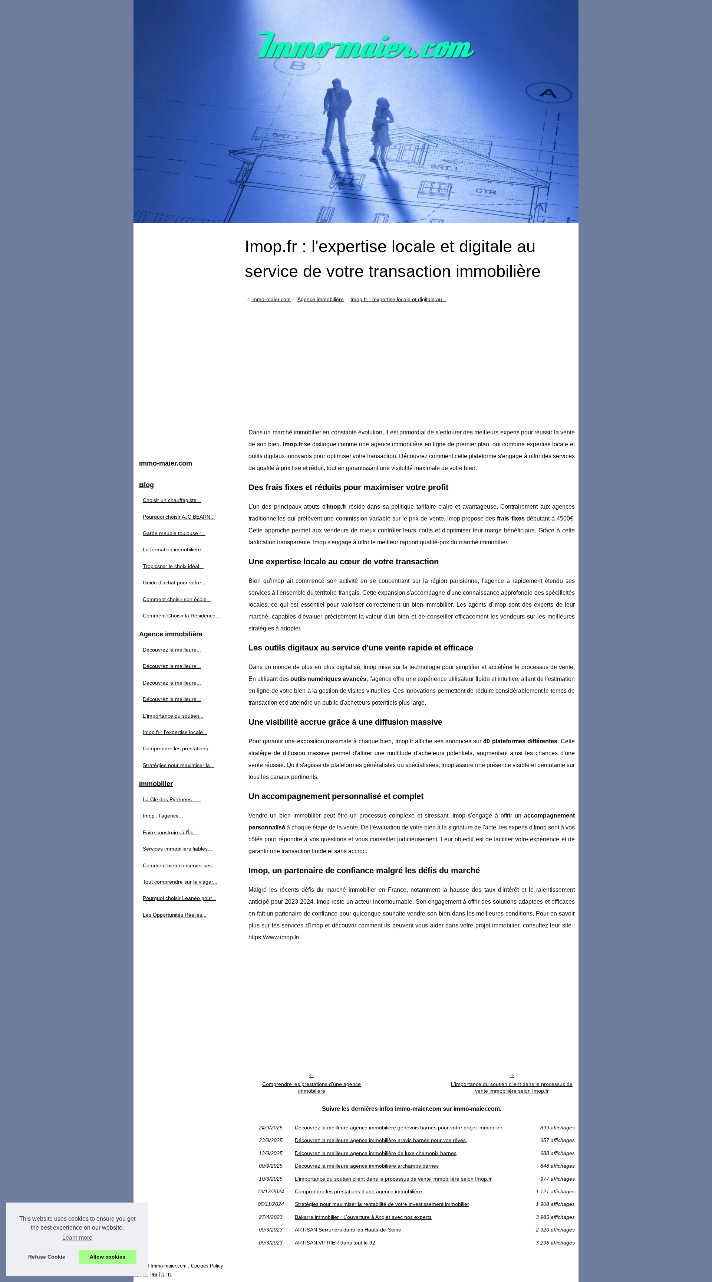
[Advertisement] (411, 360)
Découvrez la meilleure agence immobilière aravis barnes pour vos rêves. (381, 1140)
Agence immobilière (320, 299)
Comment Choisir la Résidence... (181, 616)
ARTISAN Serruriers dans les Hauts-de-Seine (348, 1229)
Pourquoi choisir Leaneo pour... (179, 898)
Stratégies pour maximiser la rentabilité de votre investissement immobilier (382, 1204)
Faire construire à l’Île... (170, 832)
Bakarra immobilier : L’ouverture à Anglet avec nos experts (363, 1217)
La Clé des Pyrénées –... (172, 799)
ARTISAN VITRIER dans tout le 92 (335, 1242)
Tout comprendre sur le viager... (180, 882)
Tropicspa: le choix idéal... (173, 566)
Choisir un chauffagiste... (172, 500)
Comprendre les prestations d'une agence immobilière (311, 1087)
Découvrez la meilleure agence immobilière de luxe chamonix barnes (375, 1153)
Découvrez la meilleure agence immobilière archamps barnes (367, 1165)
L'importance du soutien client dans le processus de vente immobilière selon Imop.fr (512, 1087)
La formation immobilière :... (175, 549)
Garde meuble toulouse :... (174, 533)
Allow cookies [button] (107, 1257)
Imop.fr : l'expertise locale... (175, 732)
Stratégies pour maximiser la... (178, 765)
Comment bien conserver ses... (179, 865)
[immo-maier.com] (356, 111)
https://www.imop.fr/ (273, 937)
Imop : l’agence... (163, 816)
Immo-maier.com (169, 1266)
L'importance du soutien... (173, 716)
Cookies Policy (207, 1266)
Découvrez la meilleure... (172, 650)
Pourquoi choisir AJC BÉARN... (179, 517)
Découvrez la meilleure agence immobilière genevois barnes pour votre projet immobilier (398, 1127)
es (154, 1274)
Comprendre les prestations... (177, 748)
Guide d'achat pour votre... (174, 582)
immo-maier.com (271, 299)
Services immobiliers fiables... (177, 849)
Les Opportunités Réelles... (175, 915)
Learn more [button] (77, 1237)
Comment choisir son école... (177, 599)
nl (170, 1274)
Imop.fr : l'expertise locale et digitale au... (398, 299)
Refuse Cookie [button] (46, 1257)
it (162, 1274)
